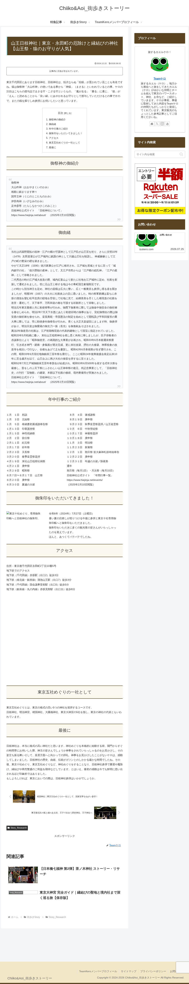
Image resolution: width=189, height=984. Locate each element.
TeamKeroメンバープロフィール (98, 971)
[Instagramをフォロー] (162, 123)
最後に (52, 147)
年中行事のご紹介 (58, 129)
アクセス (54, 138)
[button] (181, 154)
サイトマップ (128, 971)
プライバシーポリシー (153, 971)
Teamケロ (160, 78)
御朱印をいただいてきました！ (66, 133)
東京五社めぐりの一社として (64, 142)
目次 (60, 112)
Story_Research (19, 828)
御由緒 (52, 124)
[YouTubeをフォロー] (167, 123)
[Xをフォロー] (157, 123)
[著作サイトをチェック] (152, 123)
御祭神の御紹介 (57, 119)
